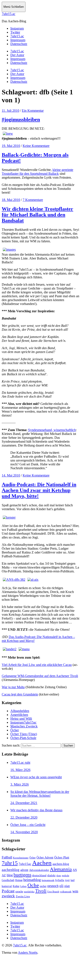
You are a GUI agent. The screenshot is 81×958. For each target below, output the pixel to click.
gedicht (65, 875)
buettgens (22, 874)
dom (58, 875)
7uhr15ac (25, 864)
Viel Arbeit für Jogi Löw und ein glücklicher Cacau (37, 665)
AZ (4, 875)
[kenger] (9, 517)
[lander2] (9, 649)
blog (10, 875)
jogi (67, 880)
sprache (19, 891)
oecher (43, 886)
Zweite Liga (23, 896)
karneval (7, 886)
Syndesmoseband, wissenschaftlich (52, 430)
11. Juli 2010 (10, 110)
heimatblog (32, 880)
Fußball (7, 857)
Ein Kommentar (33, 110)
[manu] (24, 649)
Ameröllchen (19, 715)
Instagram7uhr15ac (23, 722)
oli (61, 886)
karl (73, 880)
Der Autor (17, 55)
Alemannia (61, 869)
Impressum (17, 59)
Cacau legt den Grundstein (20, 694)
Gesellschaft (8, 880)
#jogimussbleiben (21, 119)
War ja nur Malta (13, 687)
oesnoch (53, 886)
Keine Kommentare (36, 146)
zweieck (8, 896)
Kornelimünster (21, 857)
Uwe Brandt (53, 891)
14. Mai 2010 (11, 475)
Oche (33, 885)
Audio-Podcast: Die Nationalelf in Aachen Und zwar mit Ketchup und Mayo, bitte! (39, 490)
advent (24, 870)
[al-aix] (33, 579)
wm (75, 891)
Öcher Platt (61, 857)
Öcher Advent (45, 857)
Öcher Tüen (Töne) (23, 734)
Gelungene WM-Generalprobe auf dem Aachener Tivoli (40, 676)
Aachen (42, 862)
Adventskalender (39, 870)
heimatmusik (48, 880)
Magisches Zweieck (24, 726)
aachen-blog (60, 864)
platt (67, 886)
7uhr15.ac (8, 14)
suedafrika (29, 891)
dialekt (51, 875)
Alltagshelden (19, 711)
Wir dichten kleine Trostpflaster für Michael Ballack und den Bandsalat (37, 214)
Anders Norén (27, 952)
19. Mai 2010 (11, 146)
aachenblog (10, 870)
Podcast (8, 891)
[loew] (8, 133)
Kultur (16, 886)
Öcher (14, 730)
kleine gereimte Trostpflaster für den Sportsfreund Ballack (37, 171)
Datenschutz (18, 63)
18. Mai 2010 (11, 200)
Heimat (18, 880)
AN (75, 870)
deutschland (39, 875)
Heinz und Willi (21, 718)
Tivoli (40, 890)
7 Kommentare (33, 200)
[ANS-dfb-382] (14, 579)
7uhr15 (10, 863)
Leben (23, 886)
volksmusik (65, 891)
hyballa (59, 880)
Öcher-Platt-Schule (23, 738)
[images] (9, 249)
